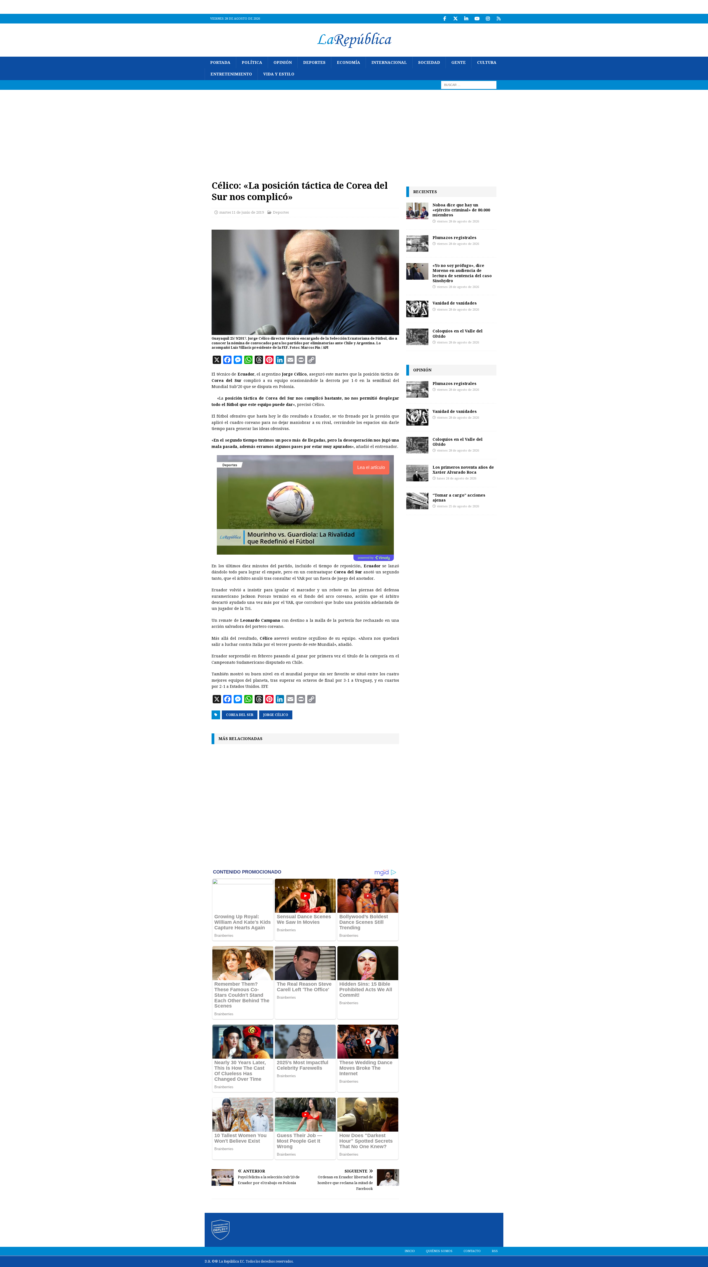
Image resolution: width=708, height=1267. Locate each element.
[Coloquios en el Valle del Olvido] (417, 337)
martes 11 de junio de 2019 (241, 212)
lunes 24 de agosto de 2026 (456, 478)
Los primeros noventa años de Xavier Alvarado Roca (463, 470)
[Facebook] (444, 18)
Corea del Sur (239, 715)
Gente (458, 62)
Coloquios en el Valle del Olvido (458, 333)
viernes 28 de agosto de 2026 (458, 221)
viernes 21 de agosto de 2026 (458, 506)
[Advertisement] (354, 131)
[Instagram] (488, 18)
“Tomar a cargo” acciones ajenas (459, 497)
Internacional (389, 62)
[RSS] (498, 18)
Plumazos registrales (455, 237)
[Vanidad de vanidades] (417, 309)
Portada (220, 62)
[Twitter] (455, 18)
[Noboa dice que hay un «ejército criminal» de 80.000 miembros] (417, 211)
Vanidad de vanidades (455, 303)
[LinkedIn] (466, 18)
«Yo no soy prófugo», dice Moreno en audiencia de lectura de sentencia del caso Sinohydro (462, 273)
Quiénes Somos (439, 1251)
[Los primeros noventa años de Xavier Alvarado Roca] (417, 473)
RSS (495, 1251)
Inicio (410, 1251)
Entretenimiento (231, 74)
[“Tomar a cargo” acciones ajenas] (417, 501)
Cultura (486, 62)
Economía (348, 62)
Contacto (472, 1251)
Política (252, 62)
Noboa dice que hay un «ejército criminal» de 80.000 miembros (461, 209)
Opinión (283, 62)
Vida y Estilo (278, 74)
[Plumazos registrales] (417, 243)
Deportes (314, 62)
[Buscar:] (468, 84)
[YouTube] (477, 18)
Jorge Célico (275, 715)
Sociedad (429, 62)
